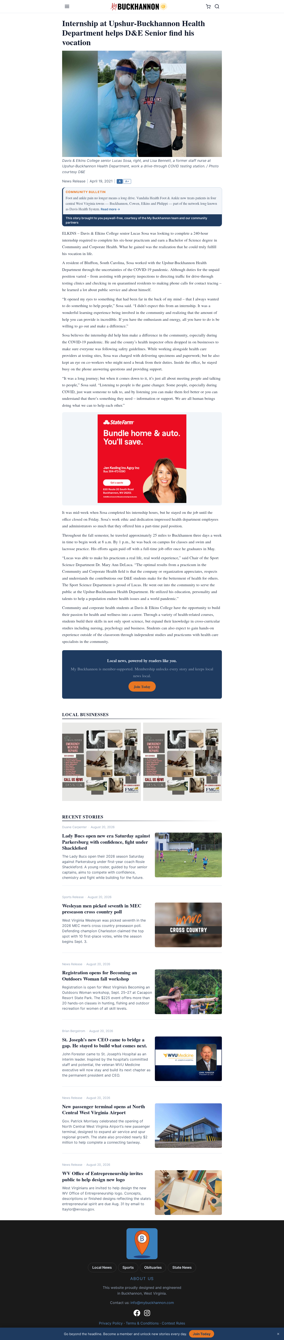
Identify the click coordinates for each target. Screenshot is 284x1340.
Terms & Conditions (142, 1323)
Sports (128, 1267)
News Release (72, 964)
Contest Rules (173, 1323)
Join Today (202, 1334)
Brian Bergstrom (73, 1031)
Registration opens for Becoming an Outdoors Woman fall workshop (99, 975)
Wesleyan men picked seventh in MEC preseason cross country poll (101, 908)
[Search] (217, 6)
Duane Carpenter (74, 827)
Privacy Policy (111, 1323)
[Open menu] (67, 6)
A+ (127, 181)
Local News (102, 1267)
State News (182, 1267)
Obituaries (153, 1267)
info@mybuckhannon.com (152, 1302)
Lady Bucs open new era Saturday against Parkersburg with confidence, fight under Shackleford (106, 841)
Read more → (110, 209)
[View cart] (208, 6)
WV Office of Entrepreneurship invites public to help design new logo (102, 1176)
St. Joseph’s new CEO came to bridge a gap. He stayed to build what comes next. (104, 1042)
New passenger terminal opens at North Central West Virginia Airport (103, 1109)
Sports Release (73, 897)
